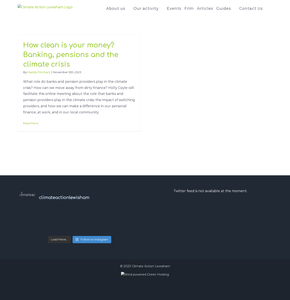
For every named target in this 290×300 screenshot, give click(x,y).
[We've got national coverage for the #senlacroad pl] (39, 224)
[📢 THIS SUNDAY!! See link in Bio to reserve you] (80, 212)
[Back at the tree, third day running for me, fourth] (120, 218)
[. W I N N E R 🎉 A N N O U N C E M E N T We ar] (39, 230)
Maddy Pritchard (38, 72)
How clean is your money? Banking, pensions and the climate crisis (70, 54)
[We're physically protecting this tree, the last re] (120, 224)
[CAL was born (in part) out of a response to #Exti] (39, 218)
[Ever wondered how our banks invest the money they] (120, 212)
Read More (30, 123)
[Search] (267, 8)
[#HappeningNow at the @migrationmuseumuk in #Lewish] (80, 218)
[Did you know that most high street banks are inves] (39, 212)
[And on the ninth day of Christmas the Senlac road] (80, 224)
